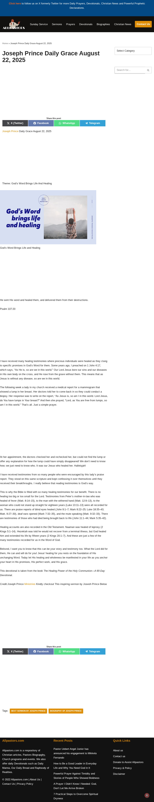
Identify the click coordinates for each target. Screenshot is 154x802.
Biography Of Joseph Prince (66, 711)
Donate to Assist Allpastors (128, 762)
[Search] (148, 70)
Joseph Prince (10, 131)
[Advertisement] (54, 93)
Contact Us (143, 24)
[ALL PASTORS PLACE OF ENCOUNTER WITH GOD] (13, 24)
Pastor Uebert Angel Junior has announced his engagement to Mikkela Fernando (75, 753)
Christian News (122, 24)
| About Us (34, 779)
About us (118, 750)
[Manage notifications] (147, 795)
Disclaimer (119, 774)
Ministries (29, 584)
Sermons (57, 24)
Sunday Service (39, 24)
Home (5, 43)
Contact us (119, 756)
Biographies (103, 24)
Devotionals (85, 24)
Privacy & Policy (122, 768)
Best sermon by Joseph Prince (28, 711)
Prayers (70, 24)
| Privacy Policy (24, 783)
